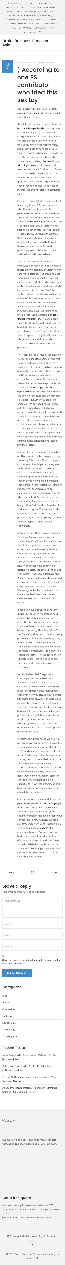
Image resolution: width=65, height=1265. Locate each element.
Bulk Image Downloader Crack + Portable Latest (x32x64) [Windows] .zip (28, 1068)
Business (7, 1002)
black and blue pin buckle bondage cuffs (38, 128)
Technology (8, 1029)
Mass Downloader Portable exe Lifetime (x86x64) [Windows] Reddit (29, 1057)
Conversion (8, 1009)
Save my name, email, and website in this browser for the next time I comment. (31, 962)
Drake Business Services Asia (25, 43)
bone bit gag (37, 387)
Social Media (9, 1022)
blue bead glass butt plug (39, 828)
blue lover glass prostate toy (45, 221)
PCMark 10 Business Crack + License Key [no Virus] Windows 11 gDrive (29, 1079)
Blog (4, 995)
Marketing (7, 1016)
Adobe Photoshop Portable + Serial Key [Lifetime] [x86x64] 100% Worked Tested (29, 1089)
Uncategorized (46, 62)
